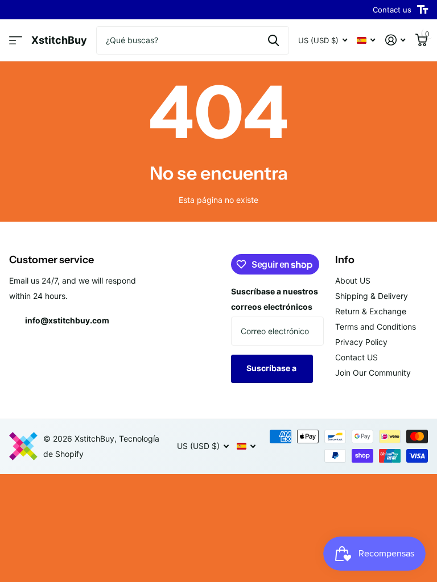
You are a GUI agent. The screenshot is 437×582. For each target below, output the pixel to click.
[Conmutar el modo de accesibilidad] (422, 9)
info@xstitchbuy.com (67, 320)
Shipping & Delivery (371, 296)
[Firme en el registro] (395, 40)
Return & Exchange (370, 311)
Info (344, 259)
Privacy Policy (361, 342)
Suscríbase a (272, 368)
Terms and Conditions (375, 326)
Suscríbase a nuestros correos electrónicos (274, 298)
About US (352, 280)
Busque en (273, 40)
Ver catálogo (15, 40)
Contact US (356, 357)
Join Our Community (373, 372)
